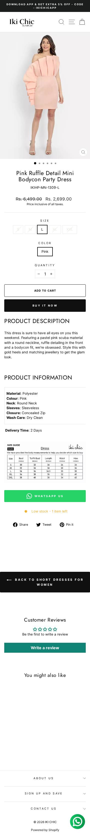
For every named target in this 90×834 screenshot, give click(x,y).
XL (55, 229)
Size (45, 220)
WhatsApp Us (49, 496)
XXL (69, 229)
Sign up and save (44, 793)
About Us (44, 778)
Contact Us (43, 808)
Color (45, 243)
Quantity (45, 265)
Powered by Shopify (45, 830)
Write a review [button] (45, 647)
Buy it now (45, 305)
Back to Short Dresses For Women (49, 582)
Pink (45, 252)
